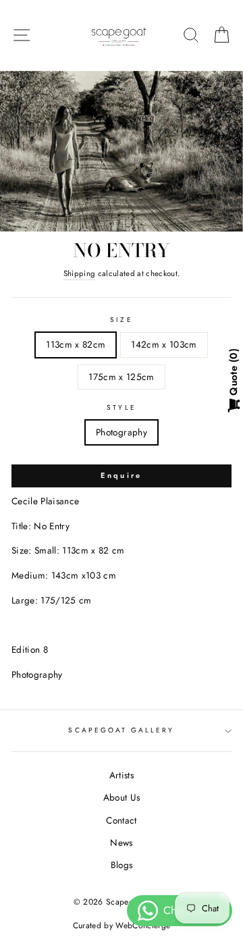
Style (121, 407)
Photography (121, 432)
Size (121, 320)
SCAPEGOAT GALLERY (121, 730)
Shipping (79, 273)
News (121, 842)
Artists (121, 775)
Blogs (122, 865)
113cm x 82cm (75, 344)
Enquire (121, 475)
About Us (121, 797)
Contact (121, 820)
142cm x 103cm (163, 344)
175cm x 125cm (121, 376)
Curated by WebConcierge (122, 925)
